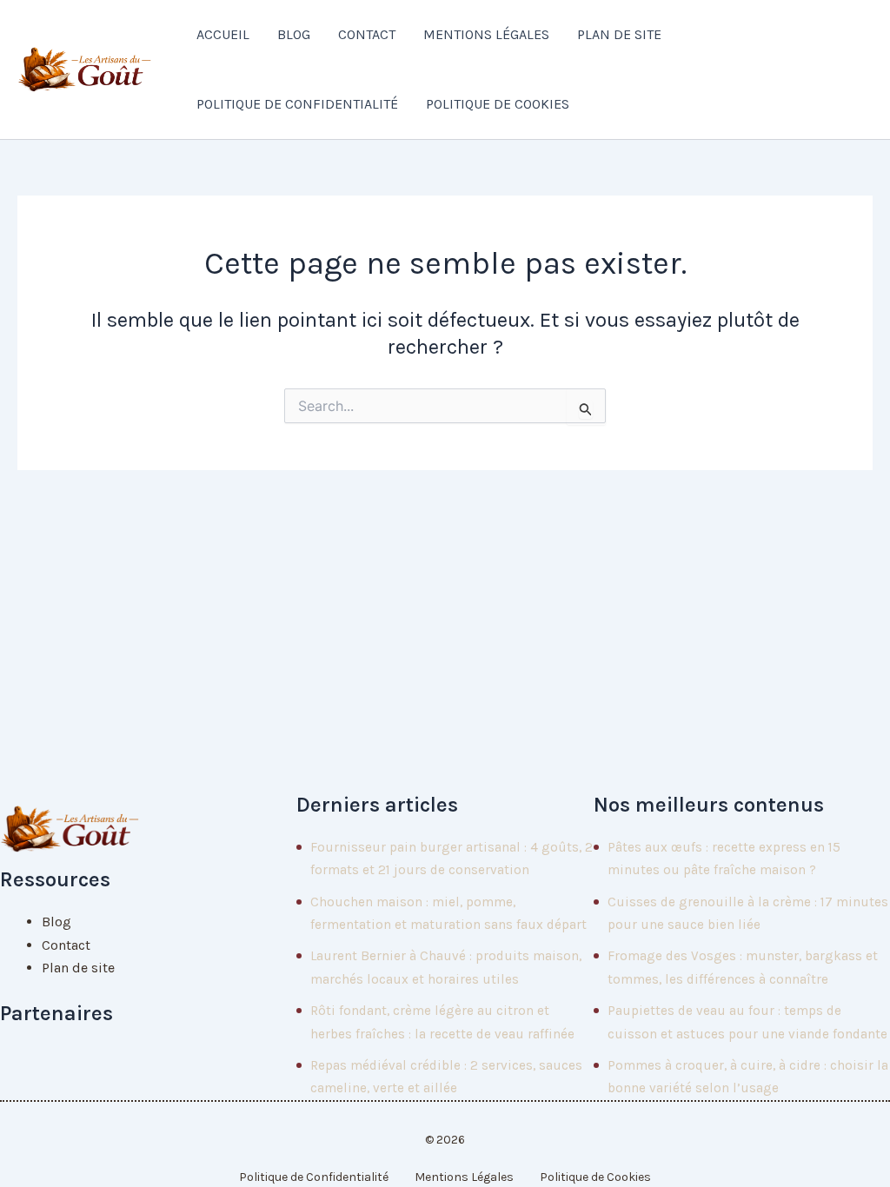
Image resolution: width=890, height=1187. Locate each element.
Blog (293, 34)
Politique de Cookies (497, 104)
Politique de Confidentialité (297, 104)
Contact (366, 34)
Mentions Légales (486, 34)
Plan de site (619, 34)
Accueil (222, 34)
